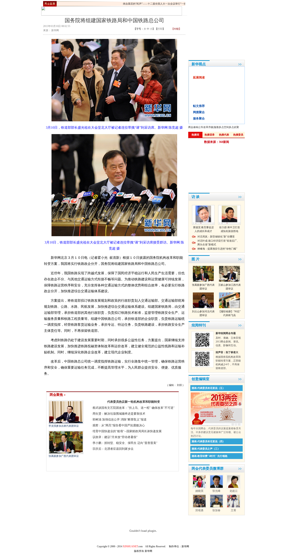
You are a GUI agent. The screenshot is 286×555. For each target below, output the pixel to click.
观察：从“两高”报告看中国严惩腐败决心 (119, 425)
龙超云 (233, 490)
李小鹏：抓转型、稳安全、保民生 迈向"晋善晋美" (125, 443)
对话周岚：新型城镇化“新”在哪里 (216, 236)
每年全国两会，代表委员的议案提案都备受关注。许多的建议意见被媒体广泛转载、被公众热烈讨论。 (216, 432)
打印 (159, 28)
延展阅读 (199, 77)
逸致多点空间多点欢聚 (226, 127)
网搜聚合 (199, 112)
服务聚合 (199, 118)
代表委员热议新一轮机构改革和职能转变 (133, 401)
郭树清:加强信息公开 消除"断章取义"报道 (120, 419)
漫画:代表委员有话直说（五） (208, 388)
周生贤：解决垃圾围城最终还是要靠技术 (119, 413)
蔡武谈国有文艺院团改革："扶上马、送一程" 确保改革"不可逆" (134, 407)
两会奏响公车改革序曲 (200, 127)
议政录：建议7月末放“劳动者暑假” (115, 437)
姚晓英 (199, 490)
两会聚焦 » (58, 394)
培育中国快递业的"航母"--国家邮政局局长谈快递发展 (127, 431)
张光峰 (216, 490)
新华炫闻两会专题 (226, 333)
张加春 (216, 510)
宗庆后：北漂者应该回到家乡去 (113, 448)
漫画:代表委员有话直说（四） (208, 441)
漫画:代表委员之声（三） (206, 448)
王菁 (233, 510)
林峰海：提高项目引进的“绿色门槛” (217, 248)
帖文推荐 (199, 106)
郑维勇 (199, 510)
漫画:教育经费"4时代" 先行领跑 (209, 456)
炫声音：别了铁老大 (227, 352)
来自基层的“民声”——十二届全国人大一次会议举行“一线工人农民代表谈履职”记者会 (165, 3)
